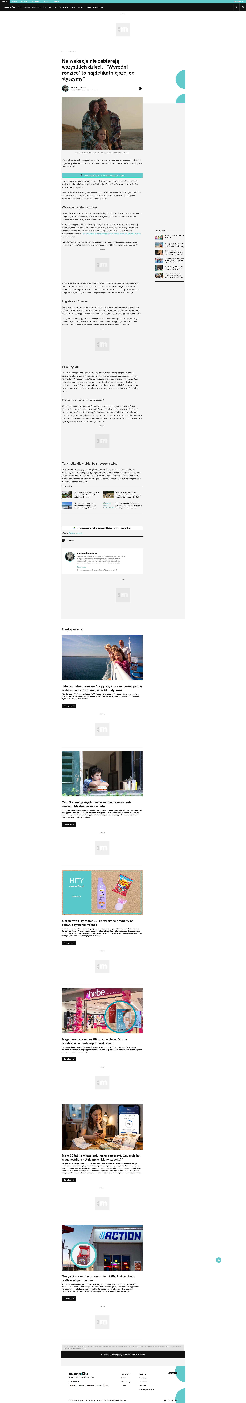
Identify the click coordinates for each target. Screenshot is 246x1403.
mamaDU (4, 1)
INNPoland (24, 1)
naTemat (14, 1)
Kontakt (123, 1385)
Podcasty (72, 7)
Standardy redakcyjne (146, 1389)
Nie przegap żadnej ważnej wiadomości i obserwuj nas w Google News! (104, 528)
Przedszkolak (47, 7)
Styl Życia (81, 7)
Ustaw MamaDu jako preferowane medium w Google (104, 175)
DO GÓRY (172, 1373)
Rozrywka (56, 1)
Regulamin (142, 1385)
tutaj (85, 1349)
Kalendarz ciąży (98, 7)
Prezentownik (63, 7)
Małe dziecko (36, 7)
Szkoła (55, 7)
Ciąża (20, 7)
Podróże (88, 7)
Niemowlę (27, 7)
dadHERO (46, 1)
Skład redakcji (125, 1382)
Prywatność (143, 1382)
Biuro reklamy (125, 1374)
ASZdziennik (35, 1)
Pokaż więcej (81, 567)
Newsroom (142, 1378)
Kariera (123, 1378)
